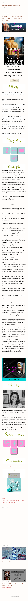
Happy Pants (12, 500)
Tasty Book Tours (11, 502)
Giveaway (7, 500)
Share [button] (3, 498)
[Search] (25, 2)
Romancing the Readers (11, 5)
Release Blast (5, 502)
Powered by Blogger (15, 596)
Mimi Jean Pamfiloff (20, 500)
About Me (6, 7)
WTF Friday (6, 562)
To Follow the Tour (14, 493)
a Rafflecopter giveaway (14, 466)
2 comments (8, 564)
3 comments (8, 587)
